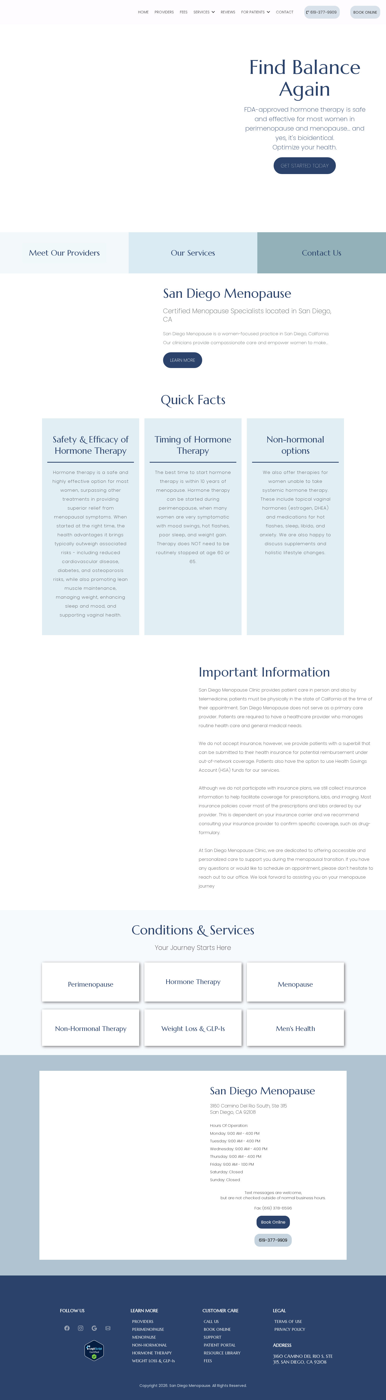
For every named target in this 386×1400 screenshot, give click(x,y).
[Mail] (108, 1328)
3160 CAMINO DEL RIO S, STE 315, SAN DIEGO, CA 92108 (303, 1359)
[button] (213, 12)
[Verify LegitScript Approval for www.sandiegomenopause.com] (94, 1350)
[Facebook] (67, 1328)
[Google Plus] (94, 1328)
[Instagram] (80, 1328)
